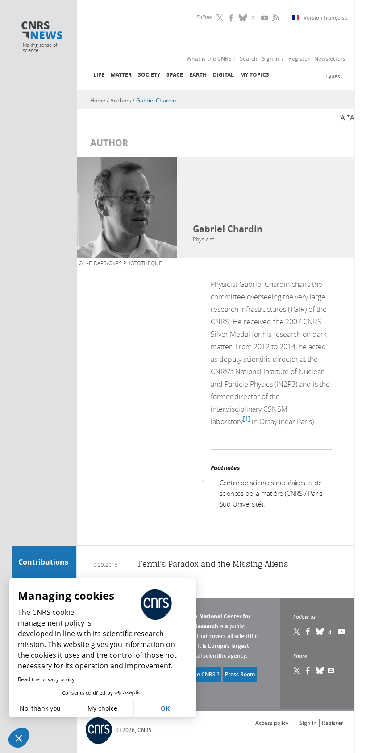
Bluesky (320, 631)
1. (205, 482)
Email (331, 670)
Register (332, 723)
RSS (274, 17)
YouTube (265, 17)
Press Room (240, 674)
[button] (18, 738)
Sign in (308, 723)
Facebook (232, 17)
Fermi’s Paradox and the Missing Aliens (213, 564)
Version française (326, 17)
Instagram (254, 17)
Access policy (271, 723)
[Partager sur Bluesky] (320, 670)
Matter (121, 74)
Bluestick (243, 17)
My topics (254, 74)
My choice (102, 708)
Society (149, 74)
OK (165, 708)
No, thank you (40, 708)
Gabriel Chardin (156, 100)
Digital (223, 74)
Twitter (220, 17)
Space (174, 74)
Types (332, 76)
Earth (198, 74)
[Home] (42, 31)
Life (98, 74)
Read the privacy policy (46, 679)
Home (97, 100)
